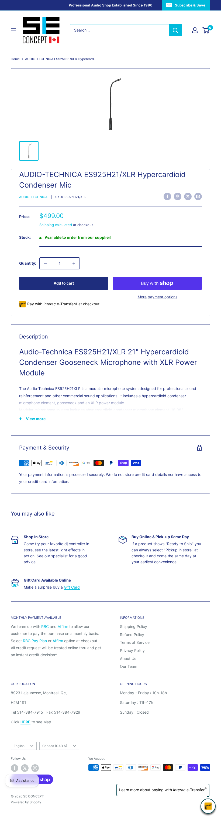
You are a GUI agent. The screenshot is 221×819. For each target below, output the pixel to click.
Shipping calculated (55, 225)
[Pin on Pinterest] (177, 196)
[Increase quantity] (74, 263)
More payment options (157, 297)
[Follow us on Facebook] (14, 768)
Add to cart (64, 283)
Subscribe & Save (190, 5)
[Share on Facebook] (167, 196)
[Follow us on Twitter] (25, 768)
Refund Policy (132, 634)
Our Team (128, 666)
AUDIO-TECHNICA (33, 197)
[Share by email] (198, 196)
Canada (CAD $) (54, 746)
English (19, 746)
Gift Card (72, 587)
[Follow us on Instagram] (35, 768)
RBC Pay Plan (35, 640)
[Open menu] (13, 30)
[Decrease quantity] (45, 263)
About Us (128, 658)
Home (15, 59)
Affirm (63, 626)
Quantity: (27, 263)
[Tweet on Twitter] (188, 196)
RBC (45, 626)
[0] (205, 30)
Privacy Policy (132, 650)
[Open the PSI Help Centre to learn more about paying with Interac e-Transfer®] (208, 806)
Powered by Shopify (26, 802)
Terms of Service (135, 642)
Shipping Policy (133, 626)
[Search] (175, 30)
